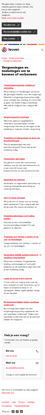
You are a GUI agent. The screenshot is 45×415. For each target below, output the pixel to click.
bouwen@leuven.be (15, 367)
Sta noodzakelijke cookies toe (18, 31)
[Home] (10, 50)
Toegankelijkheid (21, 405)
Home (4, 58)
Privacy (21, 402)
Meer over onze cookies (13, 18)
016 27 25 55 (11, 355)
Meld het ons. (8, 392)
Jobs (14, 402)
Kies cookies (10, 38)
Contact (5, 402)
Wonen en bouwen (16, 58)
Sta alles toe (10, 25)
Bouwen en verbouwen (13, 61)
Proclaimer (7, 405)
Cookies (30, 402)
